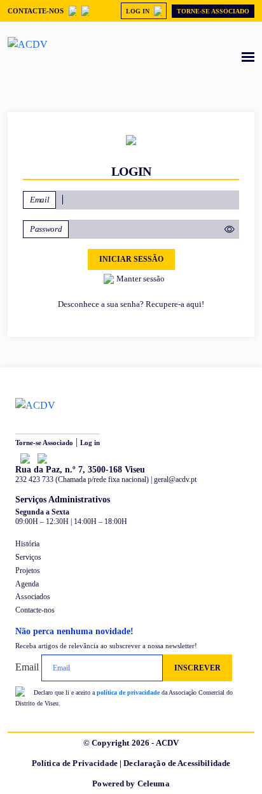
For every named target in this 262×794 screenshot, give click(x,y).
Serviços (28, 557)
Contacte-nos (36, 11)
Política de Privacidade (75, 763)
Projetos (27, 570)
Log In (137, 11)
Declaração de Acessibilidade (176, 763)
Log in (90, 442)
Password (46, 229)
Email (39, 199)
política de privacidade (128, 692)
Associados (32, 596)
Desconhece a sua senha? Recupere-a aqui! (131, 304)
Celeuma (153, 783)
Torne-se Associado (213, 11)
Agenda (27, 583)
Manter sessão (140, 278)
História (27, 543)
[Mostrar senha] (226, 229)
